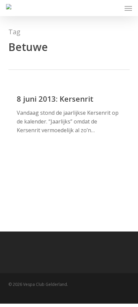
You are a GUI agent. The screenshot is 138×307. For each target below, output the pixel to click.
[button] (128, 8)
